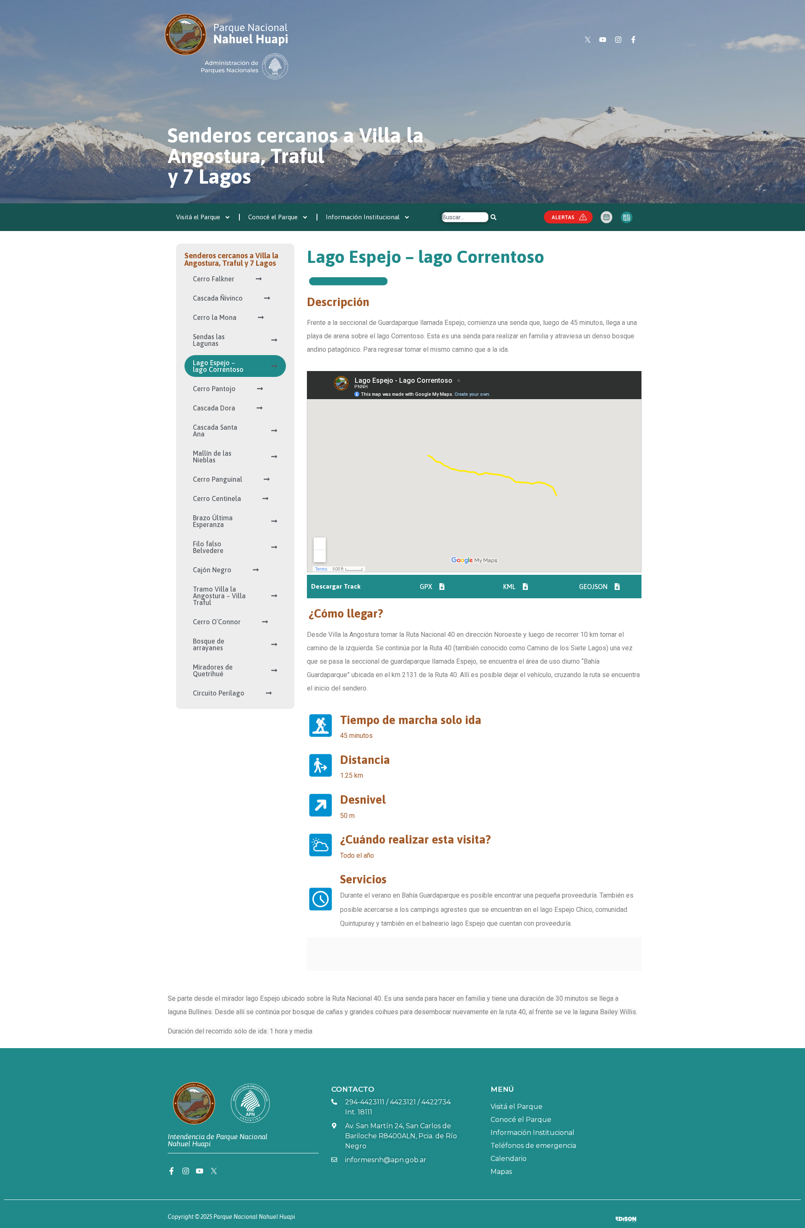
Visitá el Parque (198, 217)
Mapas (501, 1172)
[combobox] (465, 217)
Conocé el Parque (273, 217)
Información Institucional (363, 217)
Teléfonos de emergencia (533, 1146)
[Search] (493, 217)
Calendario (509, 1159)
